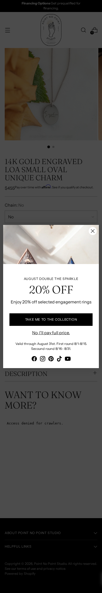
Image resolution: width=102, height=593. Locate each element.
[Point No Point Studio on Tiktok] (59, 359)
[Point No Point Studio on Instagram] (42, 359)
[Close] (93, 231)
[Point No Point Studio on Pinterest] (51, 359)
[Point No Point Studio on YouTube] (68, 359)
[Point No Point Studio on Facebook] (34, 359)
